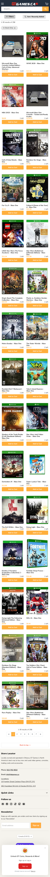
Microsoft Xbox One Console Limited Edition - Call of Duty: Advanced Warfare (11, 66)
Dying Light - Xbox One (35, 527)
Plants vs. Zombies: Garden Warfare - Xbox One (36, 299)
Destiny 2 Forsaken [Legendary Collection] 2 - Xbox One (12, 573)
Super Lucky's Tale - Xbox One (36, 483)
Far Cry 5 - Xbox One (10, 205)
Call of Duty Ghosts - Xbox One (12, 161)
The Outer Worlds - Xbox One (36, 344)
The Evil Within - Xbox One (12, 527)
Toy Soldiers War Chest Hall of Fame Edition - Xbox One (36, 667)
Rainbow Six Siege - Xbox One (36, 161)
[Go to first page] (8, 734)
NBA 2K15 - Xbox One (10, 113)
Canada (24, 836)
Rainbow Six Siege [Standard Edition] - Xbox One (11, 667)
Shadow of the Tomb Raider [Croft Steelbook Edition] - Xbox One (12, 436)
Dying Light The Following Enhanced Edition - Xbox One (12, 620)
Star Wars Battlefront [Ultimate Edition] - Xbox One (35, 253)
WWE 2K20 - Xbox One (35, 63)
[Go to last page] (40, 734)
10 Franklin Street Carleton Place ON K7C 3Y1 (18, 781)
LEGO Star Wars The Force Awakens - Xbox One (12, 252)
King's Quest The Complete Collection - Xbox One (12, 299)
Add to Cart (12, 75)
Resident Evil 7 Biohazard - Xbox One (12, 390)
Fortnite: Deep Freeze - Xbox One (35, 572)
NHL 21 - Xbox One (33, 618)
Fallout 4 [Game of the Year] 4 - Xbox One (37, 206)
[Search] (45, 9)
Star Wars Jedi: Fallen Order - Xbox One (34, 435)
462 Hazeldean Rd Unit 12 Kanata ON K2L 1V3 (18, 786)
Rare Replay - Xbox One (11, 713)
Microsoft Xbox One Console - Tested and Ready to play (37, 114)
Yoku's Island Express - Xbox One (35, 390)
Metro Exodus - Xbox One (11, 343)
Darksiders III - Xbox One (11, 482)
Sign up (36, 825)
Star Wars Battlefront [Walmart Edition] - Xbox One (35, 714)
